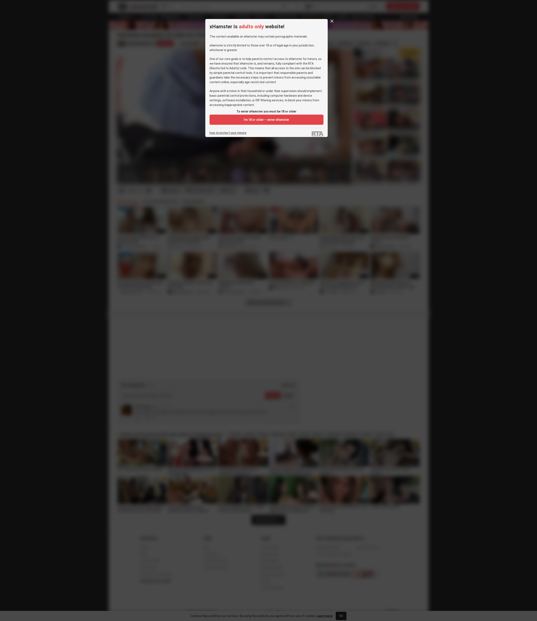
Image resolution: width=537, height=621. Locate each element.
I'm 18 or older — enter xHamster (266, 119)
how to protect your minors (228, 132)
